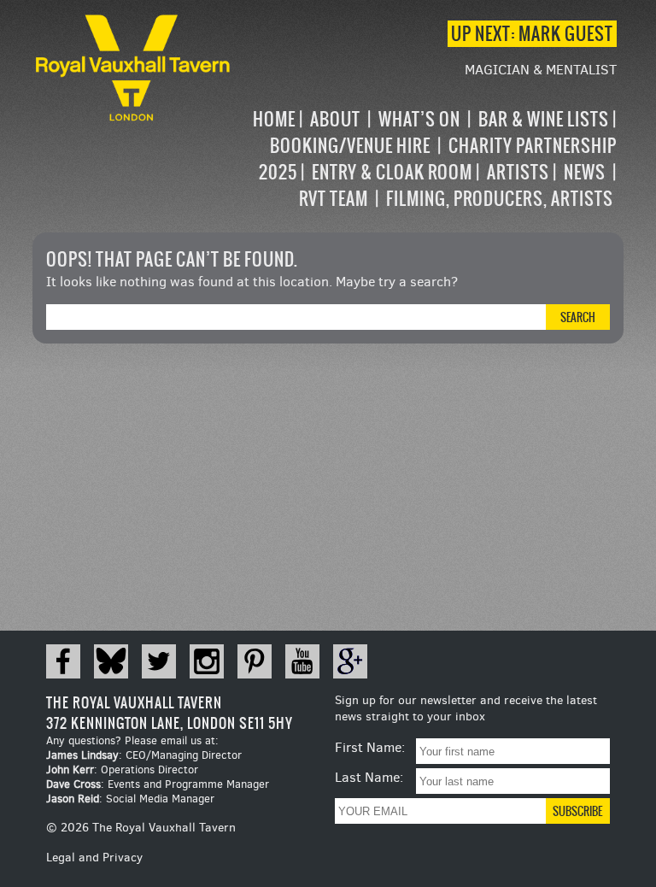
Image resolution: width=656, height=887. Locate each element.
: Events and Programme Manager (157, 784)
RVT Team (333, 198)
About (335, 119)
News (585, 172)
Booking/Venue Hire (350, 145)
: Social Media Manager (130, 798)
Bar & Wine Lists (543, 119)
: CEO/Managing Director (144, 755)
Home (274, 119)
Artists (518, 172)
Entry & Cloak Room (392, 172)
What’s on (419, 119)
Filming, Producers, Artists (499, 198)
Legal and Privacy (94, 857)
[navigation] (425, 159)
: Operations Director (122, 769)
